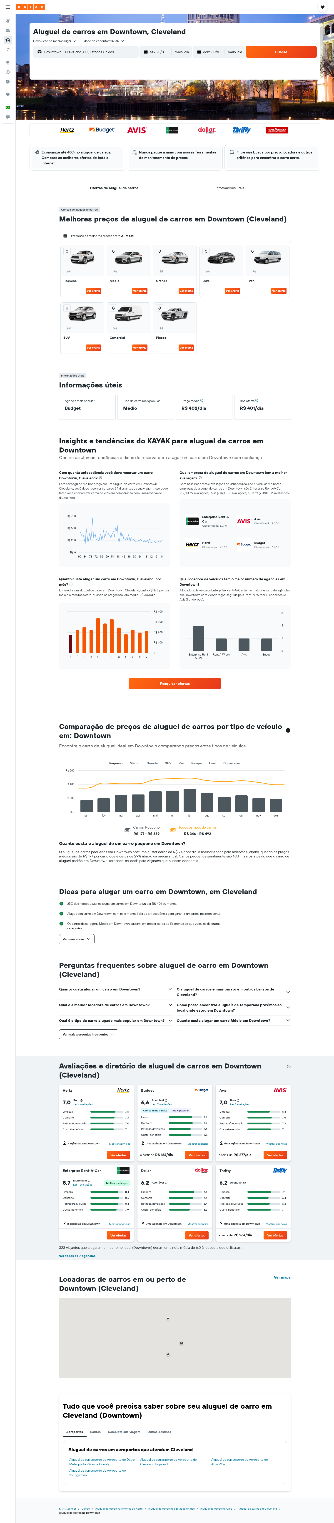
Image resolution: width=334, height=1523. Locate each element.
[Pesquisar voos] (8, 20)
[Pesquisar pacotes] (8, 49)
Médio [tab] (134, 763)
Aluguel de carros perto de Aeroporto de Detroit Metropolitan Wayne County (103, 1462)
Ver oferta (93, 290)
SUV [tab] (168, 763)
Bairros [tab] (95, 1432)
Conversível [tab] (232, 763)
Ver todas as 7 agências (77, 1256)
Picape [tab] (196, 763)
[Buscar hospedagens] (8, 30)
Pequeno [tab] (115, 763)
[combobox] (54, 41)
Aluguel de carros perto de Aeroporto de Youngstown (97, 1472)
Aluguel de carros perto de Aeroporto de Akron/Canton (239, 1462)
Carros (86, 1508)
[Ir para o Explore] (8, 62)
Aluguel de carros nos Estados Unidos (171, 1508)
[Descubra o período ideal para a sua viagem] (8, 81)
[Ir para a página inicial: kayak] (30, 7)
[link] (175, 683)
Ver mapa (282, 1277)
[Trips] (8, 94)
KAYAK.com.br (67, 1508)
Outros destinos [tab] (159, 1432)
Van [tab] (181, 763)
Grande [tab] (152, 763)
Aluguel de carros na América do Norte (119, 1508)
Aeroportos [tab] (74, 1432)
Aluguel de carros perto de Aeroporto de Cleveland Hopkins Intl (168, 1462)
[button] (8, 7)
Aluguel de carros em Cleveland (257, 1508)
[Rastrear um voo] (8, 72)
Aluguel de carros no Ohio (216, 1508)
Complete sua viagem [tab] (124, 1432)
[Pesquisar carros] (8, 40)
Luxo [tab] (212, 763)
